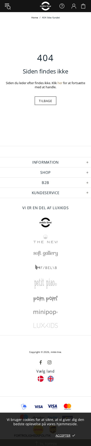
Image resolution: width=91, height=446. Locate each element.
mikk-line (56, 352)
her (60, 83)
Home (34, 17)
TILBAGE (45, 101)
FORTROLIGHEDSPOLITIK (32, 435)
